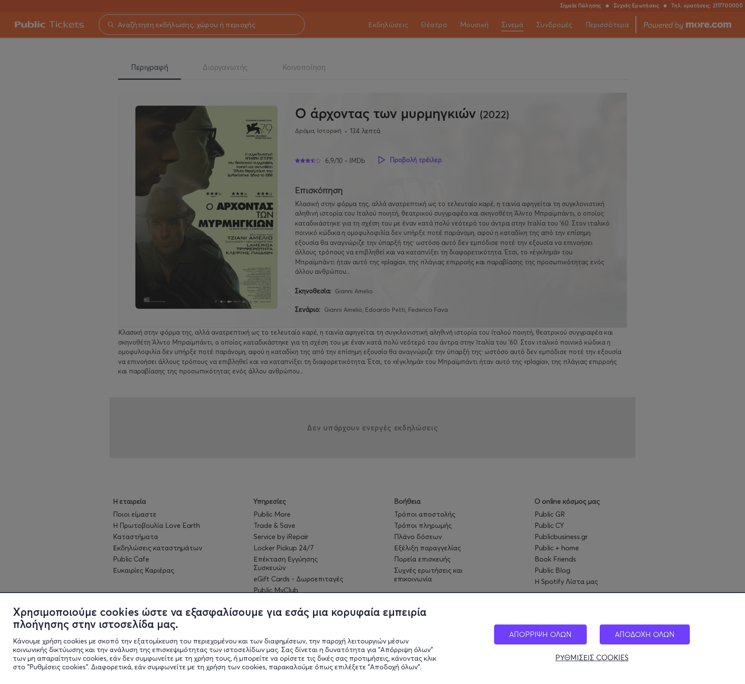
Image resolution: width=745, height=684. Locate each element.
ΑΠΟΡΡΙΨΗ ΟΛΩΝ (540, 634)
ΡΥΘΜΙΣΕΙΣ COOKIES (592, 657)
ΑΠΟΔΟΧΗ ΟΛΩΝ (645, 634)
